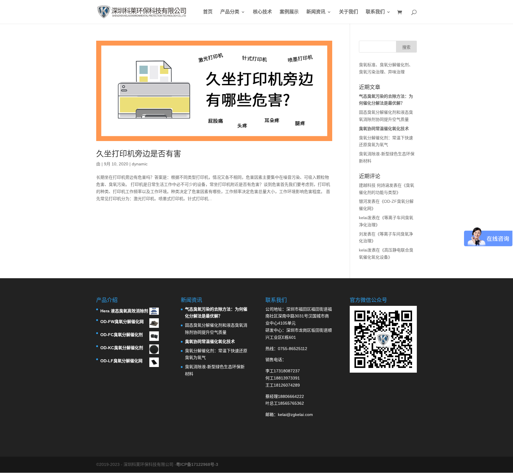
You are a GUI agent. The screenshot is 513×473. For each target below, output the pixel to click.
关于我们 (348, 12)
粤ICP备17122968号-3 (197, 464)
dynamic (140, 164)
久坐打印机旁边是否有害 (138, 153)
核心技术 (262, 12)
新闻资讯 (315, 12)
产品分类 (229, 12)
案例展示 (289, 12)
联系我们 (375, 12)
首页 (208, 12)
